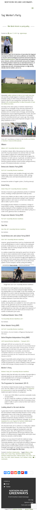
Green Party (11, 454)
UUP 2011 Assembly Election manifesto (12, 329)
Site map (30, 500)
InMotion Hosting (17, 509)
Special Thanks (29, 509)
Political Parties (21, 455)
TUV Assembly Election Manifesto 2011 (12, 319)
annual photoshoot (9, 59)
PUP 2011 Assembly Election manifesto (12, 219)
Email (7, 484)
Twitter (7, 487)
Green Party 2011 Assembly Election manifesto (14, 189)
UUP (21, 457)
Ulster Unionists (15, 457)
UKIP (8, 457)
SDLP (30, 455)
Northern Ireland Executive (8, 455)
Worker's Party (27, 457)
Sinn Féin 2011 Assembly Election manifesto (13, 229)
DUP (6, 454)
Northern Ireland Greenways (18, 2)
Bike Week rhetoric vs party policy (18, 26)
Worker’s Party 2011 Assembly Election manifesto (15, 371)
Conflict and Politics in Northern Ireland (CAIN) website (18, 140)
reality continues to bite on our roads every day (21, 95)
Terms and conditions (27, 505)
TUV (5, 457)
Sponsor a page (28, 502)
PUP (27, 455)
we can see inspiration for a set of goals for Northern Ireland (18, 420)
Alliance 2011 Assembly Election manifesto (13, 148)
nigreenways (23, 33)
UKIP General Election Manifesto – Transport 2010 (15, 341)
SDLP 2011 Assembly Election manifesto (12, 239)
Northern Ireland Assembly (23, 454)
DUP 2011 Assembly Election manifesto (12, 170)
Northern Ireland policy (13, 452)
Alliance (27, 452)
